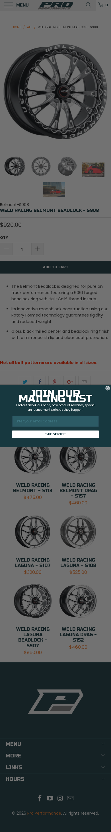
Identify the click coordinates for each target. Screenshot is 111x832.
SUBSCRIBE (55, 434)
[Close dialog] (108, 388)
